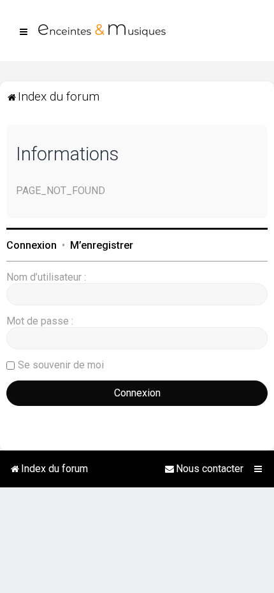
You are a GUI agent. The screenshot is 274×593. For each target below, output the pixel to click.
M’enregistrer (101, 245)
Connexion (31, 245)
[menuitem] (203, 469)
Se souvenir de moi (61, 365)
